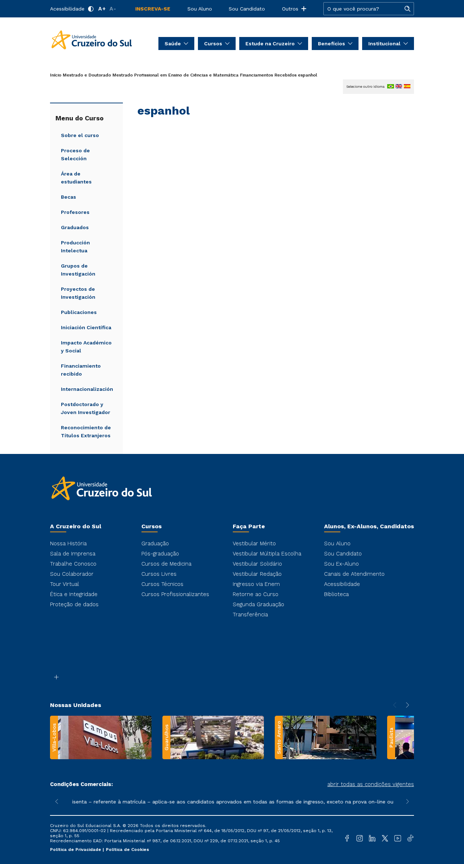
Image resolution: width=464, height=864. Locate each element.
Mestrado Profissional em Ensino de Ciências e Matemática (175, 75)
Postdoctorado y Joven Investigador (85, 408)
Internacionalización (87, 389)
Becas (68, 197)
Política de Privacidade (76, 849)
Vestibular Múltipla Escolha (267, 553)
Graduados (75, 227)
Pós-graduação (160, 553)
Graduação (155, 543)
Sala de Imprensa (72, 553)
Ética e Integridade (74, 594)
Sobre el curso (80, 135)
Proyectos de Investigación (78, 293)
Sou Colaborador (72, 574)
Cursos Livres (159, 574)
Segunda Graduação (258, 604)
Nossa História (68, 543)
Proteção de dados (74, 604)
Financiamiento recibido (81, 370)
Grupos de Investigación (78, 270)
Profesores (75, 212)
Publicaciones (79, 312)
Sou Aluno (199, 9)
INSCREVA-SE (152, 9)
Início (55, 75)
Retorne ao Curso (255, 594)
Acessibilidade (67, 9)
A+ (102, 8)
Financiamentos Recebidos (268, 75)
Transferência (250, 614)
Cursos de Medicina (166, 564)
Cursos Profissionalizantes (175, 594)
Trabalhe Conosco (73, 564)
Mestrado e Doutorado (87, 75)
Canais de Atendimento (354, 574)
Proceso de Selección (75, 154)
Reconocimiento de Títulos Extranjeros (86, 431)
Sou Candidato (247, 9)
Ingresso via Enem (256, 584)
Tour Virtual (64, 584)
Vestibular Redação (257, 574)
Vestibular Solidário (257, 564)
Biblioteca (336, 594)
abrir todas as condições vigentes (370, 784)
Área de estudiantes (76, 178)
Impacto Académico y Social (86, 347)
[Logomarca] (91, 39)
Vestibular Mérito (254, 543)
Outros (290, 9)
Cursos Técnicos (162, 584)
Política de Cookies (127, 849)
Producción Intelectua (75, 246)
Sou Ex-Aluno (341, 564)
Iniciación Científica (86, 327)
